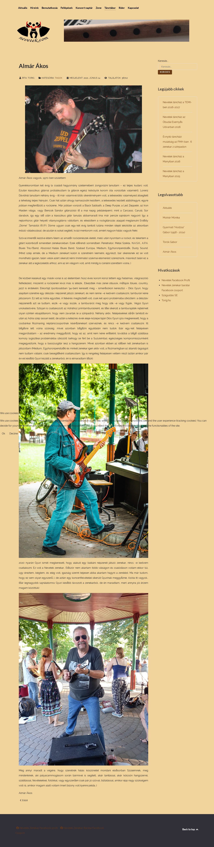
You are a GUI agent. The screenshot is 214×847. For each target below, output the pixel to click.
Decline (13, 433)
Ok (3, 433)
